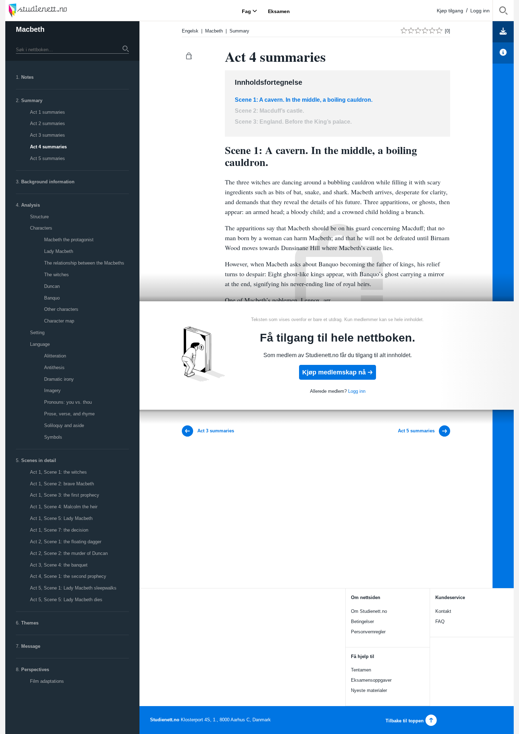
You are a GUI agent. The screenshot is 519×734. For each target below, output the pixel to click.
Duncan (52, 286)
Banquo (52, 298)
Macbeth (30, 29)
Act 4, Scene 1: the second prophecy (68, 576)
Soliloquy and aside (64, 425)
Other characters (61, 309)
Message (30, 646)
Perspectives (35, 669)
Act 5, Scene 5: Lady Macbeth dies (66, 599)
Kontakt (443, 611)
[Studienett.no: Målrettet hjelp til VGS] (54, 10)
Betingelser (362, 621)
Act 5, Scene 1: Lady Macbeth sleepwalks (73, 588)
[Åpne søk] (503, 11)
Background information (47, 181)
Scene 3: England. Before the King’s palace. (293, 122)
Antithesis (54, 367)
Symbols (53, 437)
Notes (27, 77)
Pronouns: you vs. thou (68, 402)
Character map (59, 321)
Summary (31, 100)
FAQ (440, 621)
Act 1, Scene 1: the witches (58, 472)
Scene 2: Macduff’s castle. (269, 111)
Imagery (52, 390)
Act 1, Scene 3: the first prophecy (64, 495)
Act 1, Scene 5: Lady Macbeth (61, 518)
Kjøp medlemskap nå (334, 372)
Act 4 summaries (48, 146)
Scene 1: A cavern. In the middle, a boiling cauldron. (303, 100)
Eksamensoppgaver (371, 680)
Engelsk (190, 31)
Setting (37, 332)
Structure (39, 216)
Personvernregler (368, 631)
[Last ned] (503, 31)
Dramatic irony (59, 379)
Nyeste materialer (369, 690)
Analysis (30, 205)
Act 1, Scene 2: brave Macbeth (62, 483)
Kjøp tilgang (450, 10)
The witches (56, 274)
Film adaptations (47, 681)
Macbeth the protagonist (69, 239)
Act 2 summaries (47, 123)
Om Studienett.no (369, 611)
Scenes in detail (38, 460)
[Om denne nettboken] (503, 53)
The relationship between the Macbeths (84, 263)
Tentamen (361, 670)
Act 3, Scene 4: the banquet (59, 565)
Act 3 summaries (47, 135)
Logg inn (480, 10)
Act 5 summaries (47, 158)
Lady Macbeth (58, 251)
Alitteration (55, 356)
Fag (246, 10)
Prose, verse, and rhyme (69, 413)
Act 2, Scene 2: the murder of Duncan (69, 553)
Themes (29, 623)
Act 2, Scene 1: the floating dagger (65, 541)
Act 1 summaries (47, 112)
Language (40, 344)
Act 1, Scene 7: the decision (59, 530)
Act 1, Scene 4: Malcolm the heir (63, 506)
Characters (41, 228)
